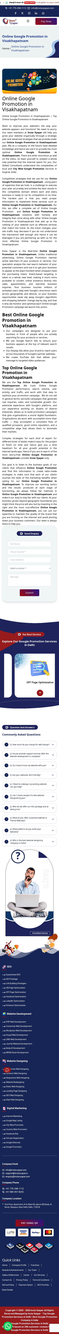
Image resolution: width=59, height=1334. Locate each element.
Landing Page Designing (16, 1091)
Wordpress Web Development (19, 1030)
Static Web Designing (15, 1086)
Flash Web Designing (15, 1100)
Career (26, 1275)
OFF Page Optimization (20, 682)
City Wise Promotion (14, 1125)
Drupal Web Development (17, 1035)
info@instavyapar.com (42, 8)
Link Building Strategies (16, 983)
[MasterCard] (48, 1232)
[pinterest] (34, 1249)
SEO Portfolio (43, 1285)
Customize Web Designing (17, 1069)
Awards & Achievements (13, 1270)
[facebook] (10, 1245)
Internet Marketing (14, 1116)
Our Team (32, 1270)
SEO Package (12, 979)
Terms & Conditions (41, 1280)
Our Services (39, 1275)
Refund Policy (8, 1285)
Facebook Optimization (16, 996)
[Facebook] (15, 13)
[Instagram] (29, 13)
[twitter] (24, 1249)
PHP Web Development (16, 1022)
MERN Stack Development (17, 1052)
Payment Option (26, 1285)
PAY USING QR (29, 1223)
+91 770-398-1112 (17, 8)
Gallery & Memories (10, 1275)
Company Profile (19, 1265)
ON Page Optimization (15, 988)
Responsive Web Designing (17, 1078)
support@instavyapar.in (16, 1173)
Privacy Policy (22, 1280)
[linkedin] (48, 1245)
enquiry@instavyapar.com (17, 1176)
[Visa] (23, 1232)
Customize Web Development (19, 1026)
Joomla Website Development (19, 1044)
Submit (29, 592)
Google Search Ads (27, 340)
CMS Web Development (16, 1039)
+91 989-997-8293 (14, 1192)
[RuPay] (36, 1232)
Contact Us (7, 1280)
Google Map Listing (14, 1120)
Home (5, 48)
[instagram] (39, 1245)
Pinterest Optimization (16, 1005)
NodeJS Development (15, 1048)
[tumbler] (19, 1245)
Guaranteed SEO (13, 975)
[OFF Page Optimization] (20, 668)
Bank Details (7, 1290)
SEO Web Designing (14, 1095)
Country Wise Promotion (16, 1129)
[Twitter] (22, 13)
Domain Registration (15, 1138)
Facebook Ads (12, 1134)
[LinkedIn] (36, 13)
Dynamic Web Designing (16, 1073)
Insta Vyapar (9, 251)
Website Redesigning (15, 1082)
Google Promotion (36, 257)
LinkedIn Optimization (15, 1001)
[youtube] (29, 1245)
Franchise (35, 1265)
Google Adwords (13, 1142)
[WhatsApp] (43, 13)
